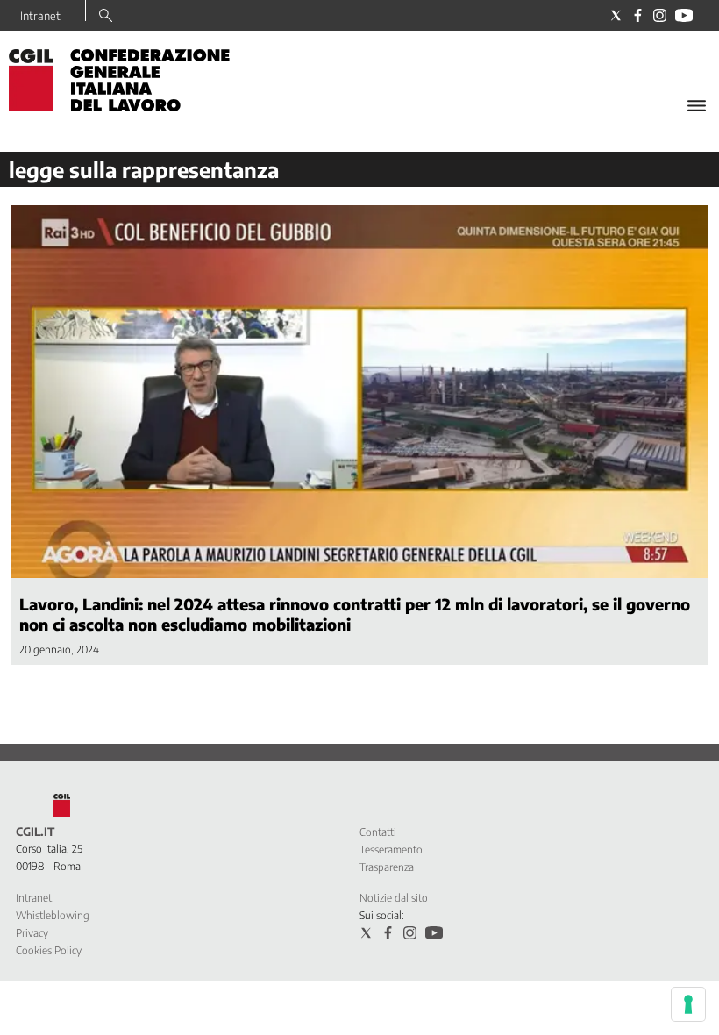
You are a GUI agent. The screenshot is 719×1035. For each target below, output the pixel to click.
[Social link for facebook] (637, 15)
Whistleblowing (52, 915)
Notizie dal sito (394, 897)
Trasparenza (387, 867)
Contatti (378, 832)
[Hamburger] (696, 106)
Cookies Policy (49, 950)
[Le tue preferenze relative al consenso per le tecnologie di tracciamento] (688, 1004)
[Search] (105, 17)
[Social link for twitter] (616, 15)
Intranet (40, 16)
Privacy (32, 932)
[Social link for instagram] (659, 15)
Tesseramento (391, 849)
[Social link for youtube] (684, 15)
